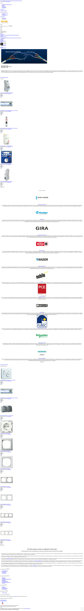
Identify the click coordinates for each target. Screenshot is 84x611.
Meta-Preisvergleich (5, 588)
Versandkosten (9, 93)
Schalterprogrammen (9, 558)
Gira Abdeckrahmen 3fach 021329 (5, 539)
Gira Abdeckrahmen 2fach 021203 (5, 486)
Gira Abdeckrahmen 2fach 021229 (5, 504)
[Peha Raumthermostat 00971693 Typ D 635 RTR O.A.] (6, 379)
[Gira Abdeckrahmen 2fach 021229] (6, 503)
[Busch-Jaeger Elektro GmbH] (42, 203)
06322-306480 (8, 1)
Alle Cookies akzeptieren (15, 609)
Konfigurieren (9, 609)
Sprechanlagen (35, 565)
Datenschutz (4, 580)
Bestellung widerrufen (3, 574)
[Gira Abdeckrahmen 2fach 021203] (6, 485)
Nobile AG (42, 281)
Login (1, 33)
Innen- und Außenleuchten (38, 560)
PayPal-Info (3, 14)
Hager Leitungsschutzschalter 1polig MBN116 (6, 92)
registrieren (2, 34)
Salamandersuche (4, 589)
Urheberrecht (4, 578)
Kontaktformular (4, 571)
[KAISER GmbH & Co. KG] (42, 265)
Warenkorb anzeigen (3, 36)
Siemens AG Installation (42, 358)
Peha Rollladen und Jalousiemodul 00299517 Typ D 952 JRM (9, 110)
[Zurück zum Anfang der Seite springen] (1, 607)
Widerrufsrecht (4, 7)
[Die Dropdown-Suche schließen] (11, 26)
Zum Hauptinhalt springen (4, 0)
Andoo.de (3, 586)
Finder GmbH (42, 219)
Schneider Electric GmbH (42, 342)
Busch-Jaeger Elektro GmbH (42, 204)
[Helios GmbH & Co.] (42, 249)
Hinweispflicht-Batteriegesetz (6, 582)
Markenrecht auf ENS (5, 13)
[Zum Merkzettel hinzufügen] (1, 95)
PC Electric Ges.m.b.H (42, 296)
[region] (42, 132)
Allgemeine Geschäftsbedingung (6, 579)
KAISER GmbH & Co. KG (42, 266)
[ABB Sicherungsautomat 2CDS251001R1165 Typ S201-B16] (6, 127)
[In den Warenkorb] (1, 97)
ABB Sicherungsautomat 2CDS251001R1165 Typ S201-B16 (8, 128)
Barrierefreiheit (4, 573)
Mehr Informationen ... (27, 608)
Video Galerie (4, 572)
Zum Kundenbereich (5, 570)
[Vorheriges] (1, 187)
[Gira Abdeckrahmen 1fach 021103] (6, 450)
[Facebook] (2, 602)
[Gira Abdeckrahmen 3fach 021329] (6, 538)
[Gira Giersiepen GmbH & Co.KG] (42, 234)
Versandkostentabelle (5, 581)
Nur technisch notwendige (4, 609)
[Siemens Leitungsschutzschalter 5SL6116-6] (6, 180)
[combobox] (4, 26)
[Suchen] (9, 26)
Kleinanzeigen (4, 587)
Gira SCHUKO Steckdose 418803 (5, 433)
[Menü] (1, 24)
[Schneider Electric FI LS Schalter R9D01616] (6, 145)
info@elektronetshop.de (3, 600)
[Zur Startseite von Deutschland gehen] (4, 23)
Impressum (3, 5)
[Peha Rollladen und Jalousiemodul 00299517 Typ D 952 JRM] (6, 109)
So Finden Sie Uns (4, 15)
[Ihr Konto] (1, 30)
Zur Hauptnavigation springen (17, 0)
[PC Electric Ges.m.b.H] (42, 295)
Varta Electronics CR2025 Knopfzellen (5, 163)
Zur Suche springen (10, 0)
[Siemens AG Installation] (42, 357)
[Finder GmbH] (42, 218)
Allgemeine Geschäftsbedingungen (7, 4)
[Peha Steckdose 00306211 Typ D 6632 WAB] (6, 414)
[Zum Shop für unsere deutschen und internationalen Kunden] (4, 18)
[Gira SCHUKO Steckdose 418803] (6, 432)
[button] (42, 12)
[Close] (0, 610)
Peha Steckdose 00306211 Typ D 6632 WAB (6, 415)
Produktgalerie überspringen (4, 77)
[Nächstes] (3, 187)
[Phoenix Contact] (42, 311)
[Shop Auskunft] (4, 592)
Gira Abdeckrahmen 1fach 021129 (5, 468)
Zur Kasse (1, 35)
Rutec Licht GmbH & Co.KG (42, 327)
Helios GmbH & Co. (42, 250)
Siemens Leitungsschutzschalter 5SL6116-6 (6, 181)
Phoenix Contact (42, 312)
